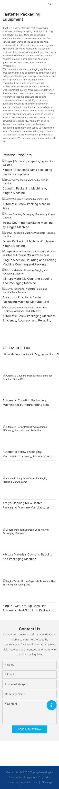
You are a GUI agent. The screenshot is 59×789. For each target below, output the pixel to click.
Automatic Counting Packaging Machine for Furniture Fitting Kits (26, 402)
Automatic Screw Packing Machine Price (26, 206)
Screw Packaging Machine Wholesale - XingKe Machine (29, 243)
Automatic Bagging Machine (38, 354)
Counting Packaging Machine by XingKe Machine (24, 191)
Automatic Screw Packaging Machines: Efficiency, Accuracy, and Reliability (29, 318)
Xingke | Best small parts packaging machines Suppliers (27, 172)
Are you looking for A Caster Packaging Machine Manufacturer (25, 299)
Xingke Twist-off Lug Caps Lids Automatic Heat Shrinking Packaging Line (28, 608)
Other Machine (12, 354)
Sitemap (46, 782)
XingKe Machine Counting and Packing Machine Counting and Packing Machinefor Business (29, 262)
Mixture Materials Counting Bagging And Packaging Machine (27, 281)
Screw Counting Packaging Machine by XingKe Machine (27, 225)
